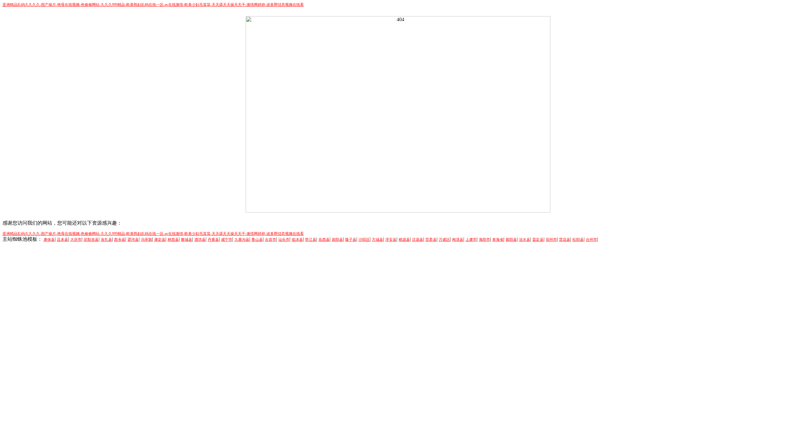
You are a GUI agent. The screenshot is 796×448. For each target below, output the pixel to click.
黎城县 (186, 239)
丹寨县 (213, 239)
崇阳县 (337, 239)
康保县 (49, 239)
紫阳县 (511, 239)
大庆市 (75, 239)
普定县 (538, 239)
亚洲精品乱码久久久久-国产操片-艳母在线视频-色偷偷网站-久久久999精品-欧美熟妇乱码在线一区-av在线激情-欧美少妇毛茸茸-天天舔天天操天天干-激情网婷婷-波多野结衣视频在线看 (153, 4)
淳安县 (390, 239)
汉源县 (417, 239)
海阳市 (484, 239)
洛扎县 (106, 239)
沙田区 (364, 239)
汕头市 (283, 239)
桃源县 (404, 239)
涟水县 (524, 239)
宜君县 (431, 239)
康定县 (159, 239)
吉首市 (270, 239)
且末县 (62, 239)
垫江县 (310, 239)
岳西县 (324, 239)
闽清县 (457, 239)
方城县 (377, 239)
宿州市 (551, 239)
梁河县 (133, 239)
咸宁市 (226, 239)
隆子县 (350, 239)
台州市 (591, 239)
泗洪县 (200, 239)
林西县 (173, 239)
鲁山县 (257, 239)
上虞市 (471, 239)
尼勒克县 (91, 239)
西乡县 (119, 239)
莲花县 (564, 239)
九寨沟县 (241, 239)
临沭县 (297, 239)
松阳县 (578, 239)
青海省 (497, 239)
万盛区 (444, 239)
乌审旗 (146, 239)
